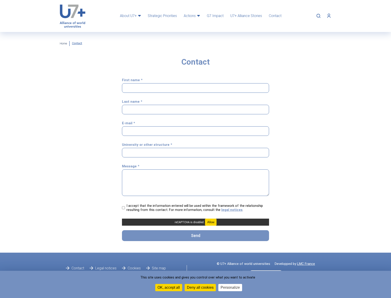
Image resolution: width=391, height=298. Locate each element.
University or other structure (145, 145)
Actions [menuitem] (190, 16)
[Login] (329, 15)
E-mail (127, 123)
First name (131, 80)
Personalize (230, 287)
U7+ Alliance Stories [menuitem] (246, 16)
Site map (159, 268)
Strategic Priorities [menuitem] (162, 16)
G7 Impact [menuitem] (215, 16)
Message (129, 166)
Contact (78, 268)
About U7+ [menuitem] (128, 16)
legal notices (232, 210)
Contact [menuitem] (275, 16)
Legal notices (106, 268)
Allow (210, 222)
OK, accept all (168, 287)
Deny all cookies (200, 287)
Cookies (134, 268)
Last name (131, 102)
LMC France (306, 264)
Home (63, 43)
